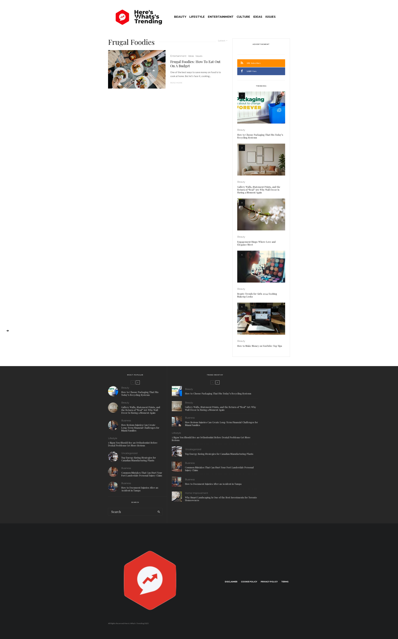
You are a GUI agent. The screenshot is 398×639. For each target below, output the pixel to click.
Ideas (257, 17)
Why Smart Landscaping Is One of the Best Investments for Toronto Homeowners (221, 499)
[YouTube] (6, 322)
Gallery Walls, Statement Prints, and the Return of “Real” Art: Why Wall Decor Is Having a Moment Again (258, 189)
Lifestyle (197, 17)
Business (126, 420)
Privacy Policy (269, 581)
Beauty (180, 17)
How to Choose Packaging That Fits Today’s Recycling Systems (260, 136)
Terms (284, 581)
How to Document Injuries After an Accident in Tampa (139, 489)
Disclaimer (231, 581)
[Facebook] (6, 307)
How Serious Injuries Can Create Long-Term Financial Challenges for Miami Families (140, 428)
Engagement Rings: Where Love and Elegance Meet (256, 243)
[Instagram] (6, 317)
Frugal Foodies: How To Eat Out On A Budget (195, 63)
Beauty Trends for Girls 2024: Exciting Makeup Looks (257, 295)
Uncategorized (129, 453)
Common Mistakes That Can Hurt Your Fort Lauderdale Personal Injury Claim (141, 474)
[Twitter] (6, 312)
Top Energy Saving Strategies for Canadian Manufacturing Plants (138, 459)
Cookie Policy (249, 581)
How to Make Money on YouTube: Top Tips (259, 345)
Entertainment (221, 17)
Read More (176, 83)
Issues (270, 17)
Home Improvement (196, 493)
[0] (6, 331)
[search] (158, 511)
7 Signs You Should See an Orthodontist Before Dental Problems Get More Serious (132, 444)
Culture (243, 17)
